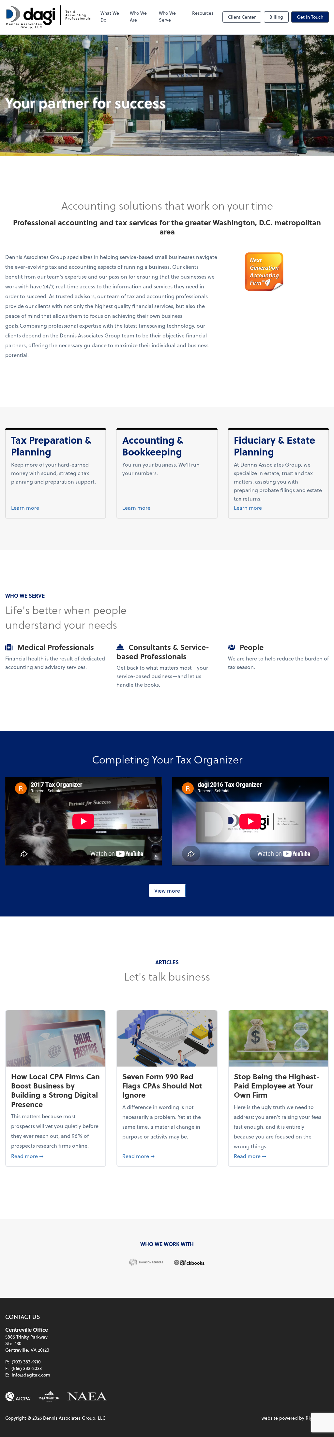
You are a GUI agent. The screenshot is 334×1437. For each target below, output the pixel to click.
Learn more (37, 507)
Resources (202, 12)
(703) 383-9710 (26, 1361)
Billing (276, 16)
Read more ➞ (55, 1156)
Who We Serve (167, 16)
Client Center (242, 16)
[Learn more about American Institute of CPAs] (18, 1396)
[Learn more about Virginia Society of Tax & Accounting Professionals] (48, 1396)
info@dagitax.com (31, 1374)
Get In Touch (310, 16)
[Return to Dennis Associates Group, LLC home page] (48, 17)
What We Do (109, 16)
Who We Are (138, 16)
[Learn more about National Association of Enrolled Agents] (87, 1396)
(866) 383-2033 (26, 1368)
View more (167, 890)
